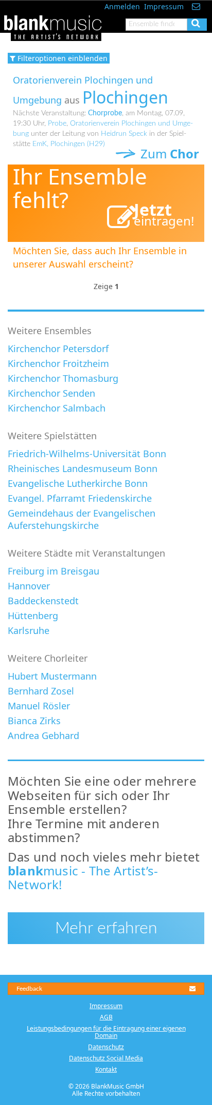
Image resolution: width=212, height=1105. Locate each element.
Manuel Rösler (39, 706)
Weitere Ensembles (50, 330)
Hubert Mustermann (52, 676)
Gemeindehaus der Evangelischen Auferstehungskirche (81, 519)
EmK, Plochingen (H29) (68, 144)
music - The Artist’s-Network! (83, 877)
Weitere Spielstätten (52, 435)
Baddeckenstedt (43, 601)
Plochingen (125, 97)
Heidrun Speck (124, 133)
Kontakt (106, 1069)
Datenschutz (106, 1046)
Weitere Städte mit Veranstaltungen (86, 553)
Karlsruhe (28, 630)
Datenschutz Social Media (106, 1058)
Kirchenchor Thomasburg (63, 378)
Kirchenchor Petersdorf (58, 348)
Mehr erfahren (106, 928)
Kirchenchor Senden (51, 393)
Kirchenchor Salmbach (56, 408)
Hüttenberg (33, 615)
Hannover (29, 586)
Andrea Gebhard (43, 735)
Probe (57, 123)
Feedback (29, 989)
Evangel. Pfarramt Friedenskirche (80, 498)
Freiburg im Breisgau (53, 571)
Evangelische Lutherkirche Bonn (78, 483)
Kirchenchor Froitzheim (58, 363)
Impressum (164, 6)
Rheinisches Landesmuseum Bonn (82, 468)
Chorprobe (105, 113)
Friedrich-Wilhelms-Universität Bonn (87, 453)
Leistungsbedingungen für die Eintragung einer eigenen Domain (106, 1032)
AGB (106, 1017)
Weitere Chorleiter (47, 658)
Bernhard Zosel (41, 691)
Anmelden (122, 6)
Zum (168, 153)
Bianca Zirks (34, 720)
